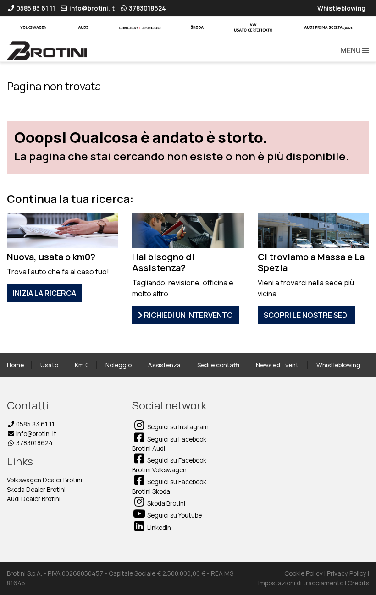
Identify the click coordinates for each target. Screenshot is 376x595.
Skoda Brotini (165, 503)
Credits (358, 583)
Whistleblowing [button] (341, 8)
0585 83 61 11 (35, 424)
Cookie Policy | (305, 573)
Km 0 (82, 365)
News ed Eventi (278, 365)
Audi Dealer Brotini (34, 499)
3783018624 (34, 443)
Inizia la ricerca (44, 293)
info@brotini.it (35, 434)
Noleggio (118, 365)
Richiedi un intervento (188, 315)
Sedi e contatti (218, 365)
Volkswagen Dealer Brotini (44, 480)
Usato (49, 365)
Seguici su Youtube (174, 515)
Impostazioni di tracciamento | (303, 583)
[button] (352, 50)
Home (15, 365)
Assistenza (164, 365)
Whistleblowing (338, 365)
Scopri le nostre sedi (306, 315)
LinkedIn (158, 528)
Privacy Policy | (348, 573)
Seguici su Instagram (177, 427)
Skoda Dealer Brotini (36, 490)
